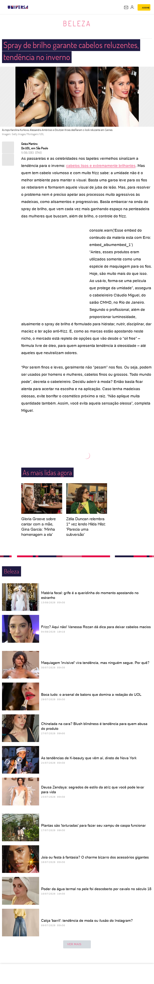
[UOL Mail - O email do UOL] (126, 7)
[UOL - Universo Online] (30, 7)
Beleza (77, 23)
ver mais (74, 944)
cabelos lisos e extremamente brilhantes (101, 165)
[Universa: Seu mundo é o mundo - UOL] (18, 7)
